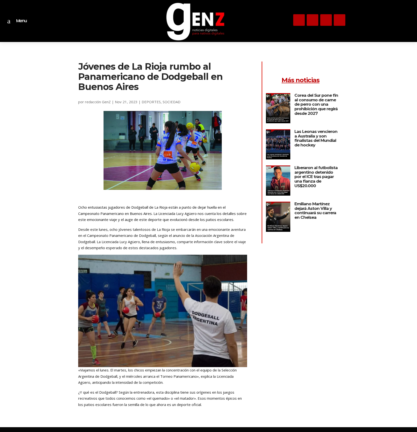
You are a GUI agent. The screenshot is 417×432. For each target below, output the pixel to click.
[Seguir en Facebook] (339, 20)
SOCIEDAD (172, 101)
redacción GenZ (98, 101)
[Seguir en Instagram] (299, 20)
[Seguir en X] (312, 20)
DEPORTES (151, 101)
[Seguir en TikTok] (326, 20)
